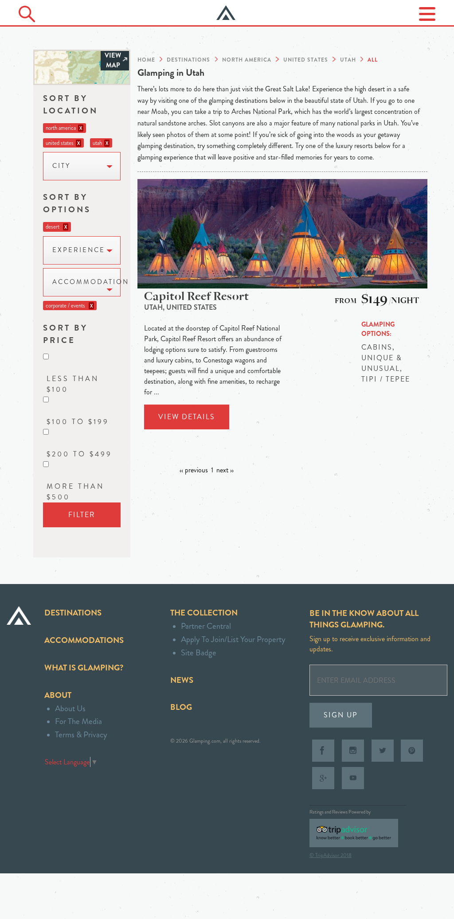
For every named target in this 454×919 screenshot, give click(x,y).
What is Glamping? (83, 668)
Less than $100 (73, 384)
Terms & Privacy (81, 734)
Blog (181, 707)
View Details (186, 417)
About (57, 695)
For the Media (78, 721)
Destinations (73, 613)
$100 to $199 (78, 422)
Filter (81, 515)
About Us (70, 708)
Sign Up (341, 715)
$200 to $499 (79, 454)
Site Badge (198, 652)
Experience (78, 250)
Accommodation (86, 282)
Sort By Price (65, 334)
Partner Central (206, 626)
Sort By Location (70, 104)
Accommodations (84, 640)
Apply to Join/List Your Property (233, 639)
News (181, 680)
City (61, 166)
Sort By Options (67, 203)
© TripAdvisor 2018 (330, 855)
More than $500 (75, 491)
